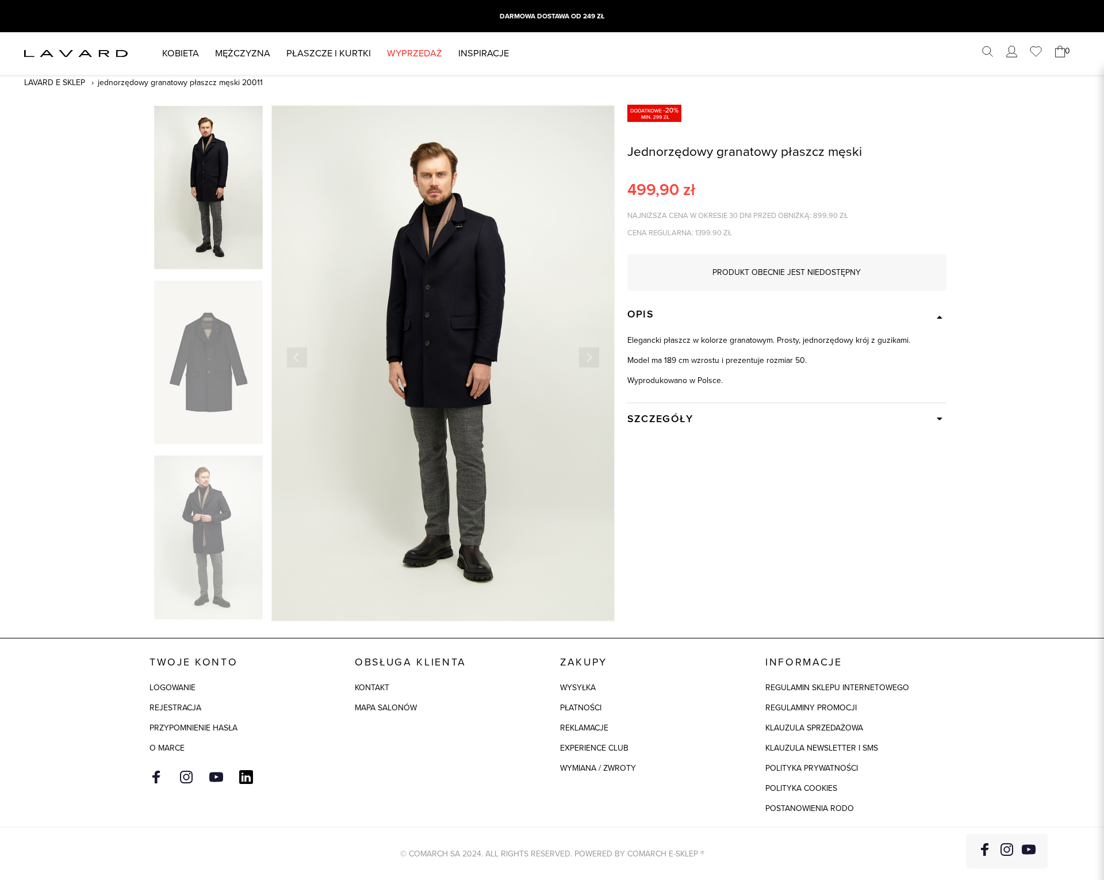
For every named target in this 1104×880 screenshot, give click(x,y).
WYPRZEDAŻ (414, 53)
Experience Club (594, 748)
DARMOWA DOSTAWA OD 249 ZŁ (552, 16)
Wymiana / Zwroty (598, 768)
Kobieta (180, 53)
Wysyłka (578, 688)
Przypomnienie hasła (193, 728)
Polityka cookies (801, 788)
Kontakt (372, 688)
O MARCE (167, 748)
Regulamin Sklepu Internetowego (837, 688)
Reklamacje (584, 728)
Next (589, 357)
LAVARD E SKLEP (54, 82)
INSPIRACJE (483, 53)
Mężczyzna (242, 53)
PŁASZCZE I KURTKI (328, 53)
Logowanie (172, 688)
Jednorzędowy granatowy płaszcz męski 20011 (180, 82)
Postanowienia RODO (809, 808)
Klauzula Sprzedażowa (814, 728)
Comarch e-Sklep (662, 854)
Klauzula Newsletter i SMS (821, 748)
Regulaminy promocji (811, 708)
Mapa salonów (386, 708)
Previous (297, 357)
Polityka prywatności (811, 768)
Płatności (580, 708)
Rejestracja (175, 708)
